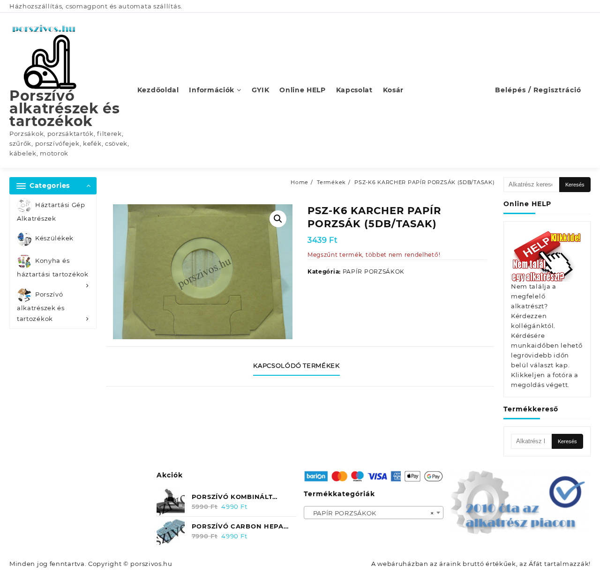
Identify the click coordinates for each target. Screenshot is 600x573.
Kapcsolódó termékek (296, 365)
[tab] (299, 366)
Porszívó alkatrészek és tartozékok (64, 108)
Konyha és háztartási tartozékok (53, 267)
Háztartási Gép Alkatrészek (51, 211)
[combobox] (374, 512)
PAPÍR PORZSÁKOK (374, 271)
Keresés (575, 184)
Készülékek (54, 238)
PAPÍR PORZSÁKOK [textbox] (371, 513)
